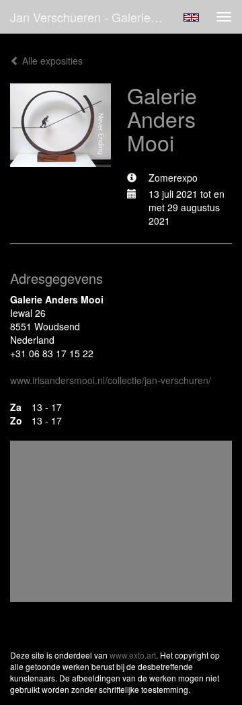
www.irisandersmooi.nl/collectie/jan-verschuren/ (110, 380)
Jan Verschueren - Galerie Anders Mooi (92, 17)
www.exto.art (133, 655)
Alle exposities (51, 60)
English (191, 17)
